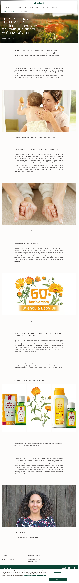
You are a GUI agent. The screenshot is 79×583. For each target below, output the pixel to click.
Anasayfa (4, 11)
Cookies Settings (58, 572)
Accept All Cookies (58, 579)
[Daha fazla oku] (64, 566)
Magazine (11, 11)
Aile (17, 11)
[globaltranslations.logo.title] (39, 2)
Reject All (58, 575)
